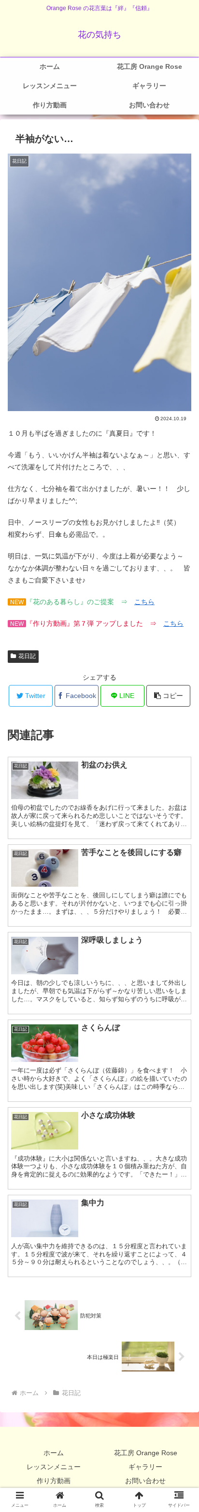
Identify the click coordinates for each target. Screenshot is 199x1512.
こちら (144, 602)
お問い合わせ (145, 1481)
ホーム (53, 1453)
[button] (168, 696)
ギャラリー (145, 1467)
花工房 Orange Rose (145, 1453)
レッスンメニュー (54, 1467)
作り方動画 (54, 1481)
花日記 (27, 656)
